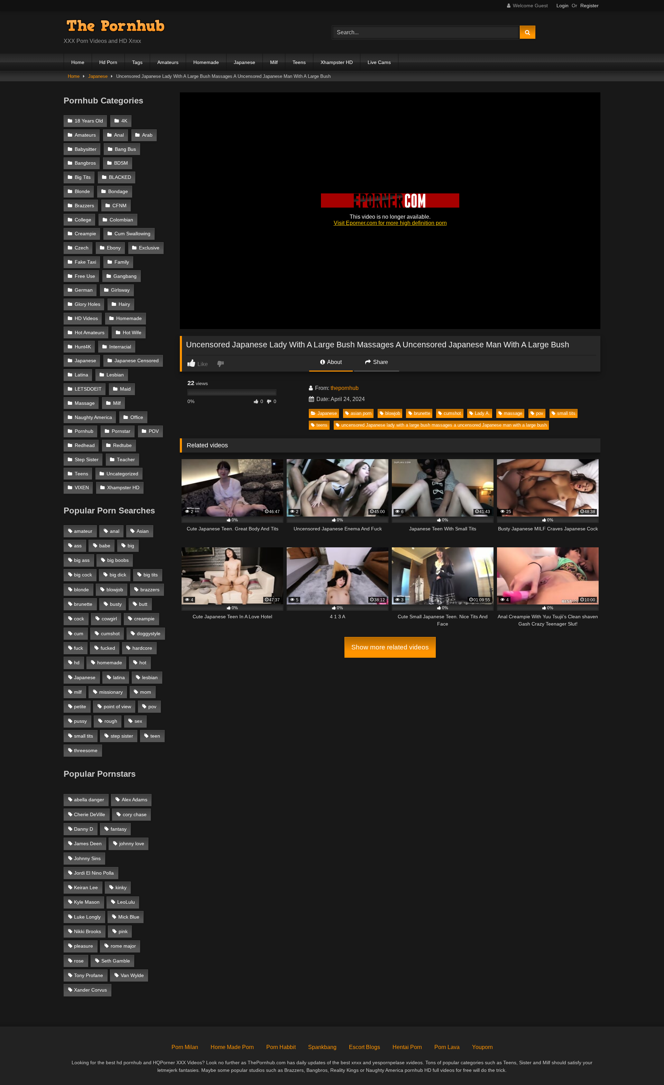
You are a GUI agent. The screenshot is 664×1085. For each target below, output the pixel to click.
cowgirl (109, 618)
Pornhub (84, 431)
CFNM (119, 205)
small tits (566, 413)
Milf (274, 62)
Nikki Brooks (87, 931)
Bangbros (85, 163)
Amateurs (167, 62)
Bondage (118, 191)
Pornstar (121, 431)
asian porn (361, 413)
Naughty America (93, 417)
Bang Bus (125, 149)
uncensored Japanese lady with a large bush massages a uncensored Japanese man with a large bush (444, 425)
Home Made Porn (232, 1047)
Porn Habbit (281, 1047)
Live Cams (379, 62)
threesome (86, 750)
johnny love (131, 843)
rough (110, 721)
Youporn (482, 1047)
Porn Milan (185, 1047)
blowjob (392, 413)
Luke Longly (87, 917)
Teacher (126, 459)
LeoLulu (126, 902)
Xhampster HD (337, 62)
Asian (143, 531)
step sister (122, 736)
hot (142, 662)
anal (114, 531)
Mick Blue (128, 917)
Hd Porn (108, 62)
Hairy (124, 304)
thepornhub (345, 388)
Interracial (120, 346)
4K (124, 121)
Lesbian (115, 374)
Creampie (85, 233)
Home (77, 62)
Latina (81, 374)
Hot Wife (132, 332)
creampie (144, 618)
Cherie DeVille (89, 814)
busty (116, 604)
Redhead (85, 445)
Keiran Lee (86, 887)
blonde (81, 589)
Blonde (82, 191)
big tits (151, 574)
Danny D (83, 829)
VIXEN (82, 487)
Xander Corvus (90, 990)
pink (123, 931)
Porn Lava (447, 1047)
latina (119, 677)
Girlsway (120, 290)
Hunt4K (83, 346)
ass (78, 545)
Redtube (122, 445)
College (83, 219)
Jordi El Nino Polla (94, 873)
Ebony (114, 247)
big (131, 545)
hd (77, 662)
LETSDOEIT (88, 389)
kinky (121, 887)
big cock (83, 574)
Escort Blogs (364, 1047)
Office (136, 417)
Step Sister (87, 459)
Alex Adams (134, 799)
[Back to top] (642, 1064)
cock (79, 618)
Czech (82, 247)
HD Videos (86, 318)
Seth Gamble (115, 961)
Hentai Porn (407, 1047)
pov (539, 413)
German (84, 290)
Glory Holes (87, 304)
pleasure (83, 946)
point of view (117, 706)
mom (145, 692)
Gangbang (125, 276)
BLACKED (120, 177)
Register (589, 5)
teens (322, 425)
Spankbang (322, 1047)
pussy (80, 721)
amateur (83, 531)
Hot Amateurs (89, 332)
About (334, 362)
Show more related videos (390, 647)
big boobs (118, 560)
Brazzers (84, 205)
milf (78, 692)
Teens (299, 62)
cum (78, 633)
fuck (78, 648)
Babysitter (85, 149)
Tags (137, 62)
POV (154, 431)
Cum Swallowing (132, 233)
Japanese (244, 62)
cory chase (135, 814)
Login (562, 5)
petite (80, 706)
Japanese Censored (136, 360)
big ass (82, 560)
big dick (118, 574)
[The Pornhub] (115, 27)
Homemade (206, 62)
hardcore (142, 648)
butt (143, 604)
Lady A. (482, 413)
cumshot (452, 413)
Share (380, 362)
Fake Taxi (85, 262)
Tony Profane (88, 975)
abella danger (89, 799)
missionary (111, 692)
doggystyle (148, 633)
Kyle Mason (87, 902)
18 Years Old (89, 121)
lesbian (150, 677)
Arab (147, 135)
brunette (422, 413)
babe (104, 545)
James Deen (88, 843)
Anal (119, 135)
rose (79, 961)
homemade (109, 662)
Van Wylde (132, 975)
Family (121, 262)
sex (138, 721)
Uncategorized (122, 473)
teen (155, 736)
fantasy (119, 829)
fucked (108, 648)
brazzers (149, 589)
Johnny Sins (87, 858)
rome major (123, 946)
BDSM (121, 163)
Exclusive (149, 247)
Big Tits (83, 177)
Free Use (85, 276)
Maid (125, 389)
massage (513, 413)
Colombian (121, 219)
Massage (85, 403)
